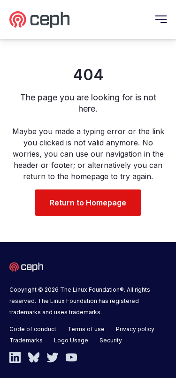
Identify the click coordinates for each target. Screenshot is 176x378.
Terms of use (86, 329)
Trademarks (26, 340)
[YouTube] (71, 356)
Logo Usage (71, 340)
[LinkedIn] (15, 356)
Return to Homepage (88, 202)
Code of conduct (32, 329)
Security (110, 340)
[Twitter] (52, 356)
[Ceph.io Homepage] (39, 19)
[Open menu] (161, 19)
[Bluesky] (33, 356)
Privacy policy (135, 329)
